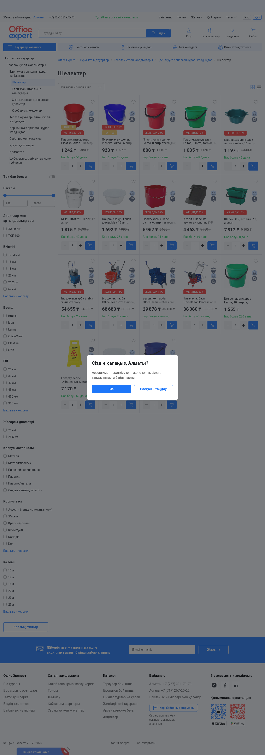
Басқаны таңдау (153, 389)
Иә (111, 389)
